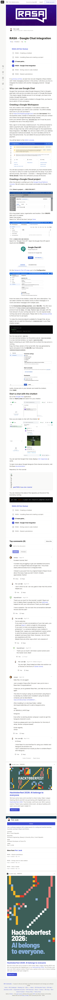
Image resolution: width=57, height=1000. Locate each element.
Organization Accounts (19, 989)
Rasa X (23, 625)
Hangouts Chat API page (22, 270)
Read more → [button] (14, 809)
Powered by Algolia (30, 2)
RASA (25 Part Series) (20, 49)
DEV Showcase (29, 989)
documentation (20, 466)
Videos (31, 987)
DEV (34, 993)
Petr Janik (16, 29)
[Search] (7, 2)
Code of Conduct (27, 758)
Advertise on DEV (8, 989)
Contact (41, 989)
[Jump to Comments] (3, 73)
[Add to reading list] (3, 78)
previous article (17, 79)
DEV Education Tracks (40, 987)
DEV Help (49, 987)
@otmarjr (45, 602)
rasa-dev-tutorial (26, 487)
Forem (11, 993)
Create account (50, 2)
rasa (11, 41)
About (36, 989)
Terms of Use (37, 991)
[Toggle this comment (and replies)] (11, 560)
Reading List (21, 987)
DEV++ (27, 987)
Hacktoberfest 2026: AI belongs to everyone (26, 963)
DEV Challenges (12, 987)
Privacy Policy (29, 991)
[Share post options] (2, 89)
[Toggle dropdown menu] (51, 557)
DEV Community (8, 983)
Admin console (29, 140)
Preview (23, 551)
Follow (31, 823)
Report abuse (36, 758)
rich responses (42, 459)
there (34, 219)
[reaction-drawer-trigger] (3, 67)
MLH (52, 989)
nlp (22, 41)
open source (19, 993)
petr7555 (16, 487)
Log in (41, 2)
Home (6, 987)
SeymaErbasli (17, 597)
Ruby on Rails (25, 995)
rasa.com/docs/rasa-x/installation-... (25, 700)
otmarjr (16, 557)
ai (25, 41)
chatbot (17, 41)
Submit (16, 551)
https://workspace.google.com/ (23, 113)
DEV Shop (47, 989)
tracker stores (38, 666)
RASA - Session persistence (15, 855)
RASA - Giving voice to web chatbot (17, 861)
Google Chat (20, 396)
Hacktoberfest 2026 (16, 802)
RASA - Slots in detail (13, 867)
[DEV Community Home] (2, 2)
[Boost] (3, 83)
